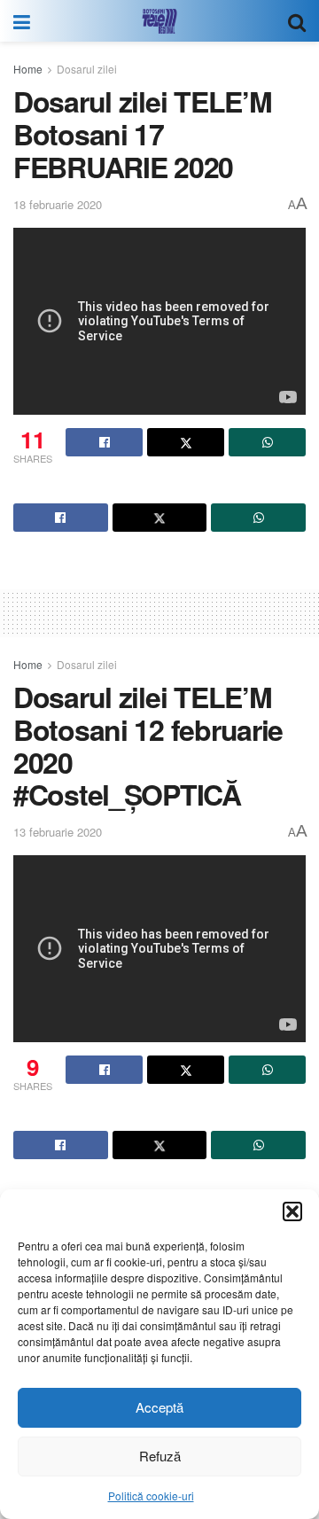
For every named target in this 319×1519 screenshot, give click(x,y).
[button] (292, 1211)
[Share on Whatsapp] (267, 442)
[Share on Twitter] (185, 442)
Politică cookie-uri (151, 1495)
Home (28, 68)
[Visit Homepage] (159, 21)
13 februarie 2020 (57, 831)
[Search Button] (297, 21)
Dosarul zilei (87, 68)
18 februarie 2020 (57, 204)
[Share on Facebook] (104, 442)
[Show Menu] (21, 21)
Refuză (160, 1455)
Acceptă (159, 1407)
